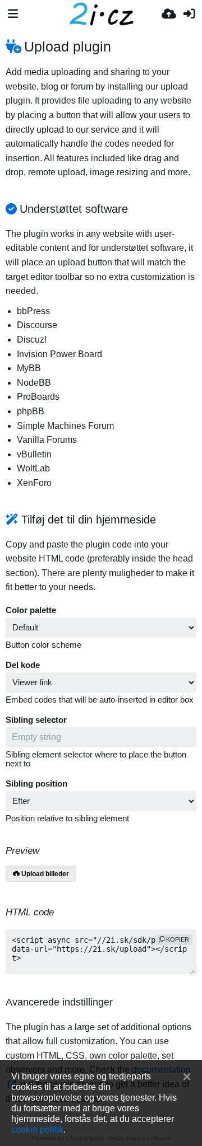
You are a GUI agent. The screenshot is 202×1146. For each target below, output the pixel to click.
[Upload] (169, 14)
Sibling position (36, 783)
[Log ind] (189, 14)
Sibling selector (36, 719)
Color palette (31, 610)
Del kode (23, 665)
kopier (176, 939)
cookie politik (37, 1129)
